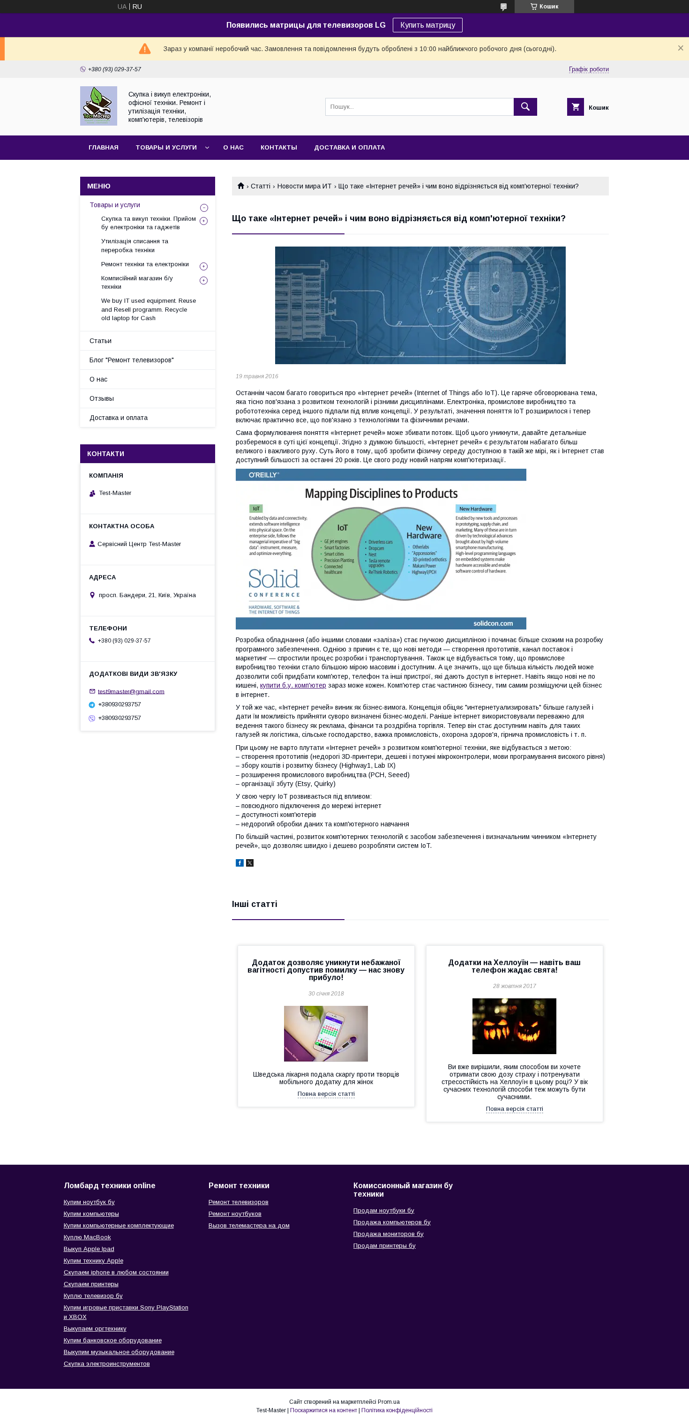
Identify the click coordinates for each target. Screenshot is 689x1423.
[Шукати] (525, 107)
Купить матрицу (427, 25)
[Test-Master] (98, 123)
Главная (104, 147)
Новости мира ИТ (304, 186)
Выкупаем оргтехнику (95, 1328)
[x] (250, 864)
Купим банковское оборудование (113, 1340)
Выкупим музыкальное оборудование (119, 1352)
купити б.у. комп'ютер (293, 685)
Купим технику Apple (93, 1260)
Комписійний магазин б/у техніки (137, 282)
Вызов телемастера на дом (249, 1225)
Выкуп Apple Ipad (89, 1248)
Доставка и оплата (349, 147)
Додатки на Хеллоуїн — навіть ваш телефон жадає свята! (514, 966)
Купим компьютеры (91, 1213)
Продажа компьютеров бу (392, 1222)
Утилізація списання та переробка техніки (134, 245)
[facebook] (240, 864)
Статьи (101, 341)
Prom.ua (389, 1402)
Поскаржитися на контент (323, 1410)
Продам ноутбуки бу (383, 1210)
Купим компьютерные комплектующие (119, 1225)
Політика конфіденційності (397, 1410)
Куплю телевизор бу (93, 1295)
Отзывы (102, 398)
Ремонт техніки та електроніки (145, 264)
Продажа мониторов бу (388, 1233)
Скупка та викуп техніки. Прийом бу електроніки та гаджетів (148, 223)
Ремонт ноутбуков (235, 1213)
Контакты (279, 147)
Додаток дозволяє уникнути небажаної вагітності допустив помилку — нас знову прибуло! (325, 970)
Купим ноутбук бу (89, 1202)
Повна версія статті (326, 1093)
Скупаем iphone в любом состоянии (116, 1272)
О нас (233, 147)
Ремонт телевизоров (239, 1202)
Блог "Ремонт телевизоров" (132, 360)
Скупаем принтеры (91, 1284)
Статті (260, 186)
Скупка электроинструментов (107, 1363)
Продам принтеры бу (384, 1245)
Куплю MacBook (87, 1237)
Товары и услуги (166, 147)
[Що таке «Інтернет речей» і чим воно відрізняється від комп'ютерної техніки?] (420, 305)
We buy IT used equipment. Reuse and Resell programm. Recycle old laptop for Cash (148, 309)
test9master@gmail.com (131, 691)
